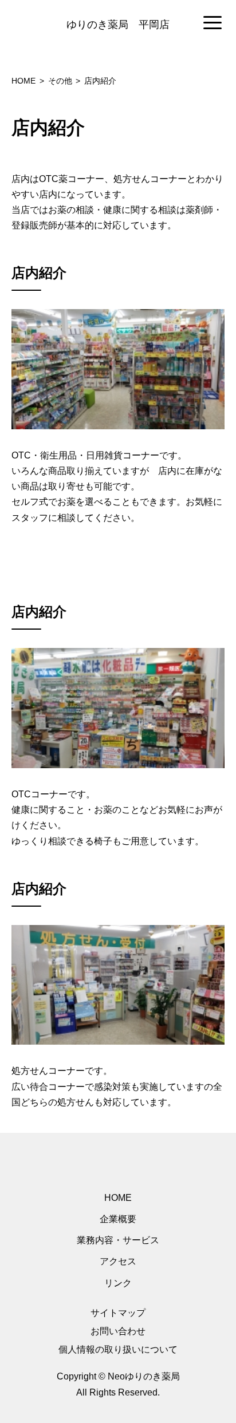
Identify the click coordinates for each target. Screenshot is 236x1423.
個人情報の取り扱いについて (118, 1349)
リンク (118, 1283)
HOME (118, 1198)
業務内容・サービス (118, 1240)
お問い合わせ (118, 1331)
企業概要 (118, 1219)
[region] (118, 23)
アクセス (118, 1261)
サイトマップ (118, 1313)
